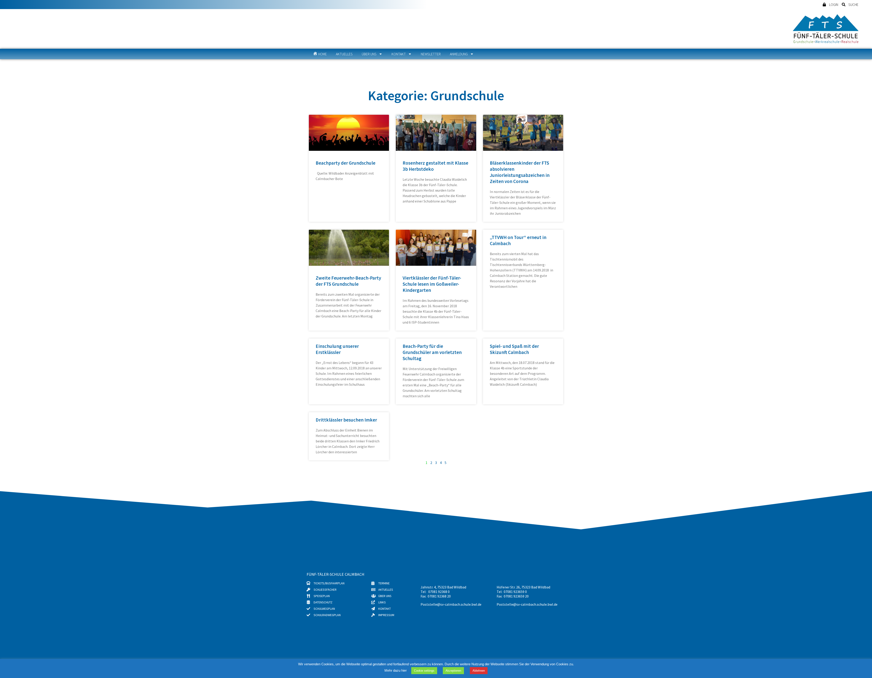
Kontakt (398, 54)
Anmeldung (459, 54)
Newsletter (431, 54)
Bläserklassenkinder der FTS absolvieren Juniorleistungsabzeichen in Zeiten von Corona (520, 172)
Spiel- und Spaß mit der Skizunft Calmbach (514, 349)
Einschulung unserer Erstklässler (337, 349)
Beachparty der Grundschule (345, 163)
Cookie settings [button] (424, 670)
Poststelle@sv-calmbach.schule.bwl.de (451, 604)
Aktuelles (344, 54)
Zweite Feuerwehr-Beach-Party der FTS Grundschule (348, 281)
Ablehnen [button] (479, 670)
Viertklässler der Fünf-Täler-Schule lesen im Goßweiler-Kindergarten (432, 284)
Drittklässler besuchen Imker (346, 420)
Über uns (369, 54)
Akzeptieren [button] (453, 670)
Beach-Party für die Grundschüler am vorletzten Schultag (432, 352)
